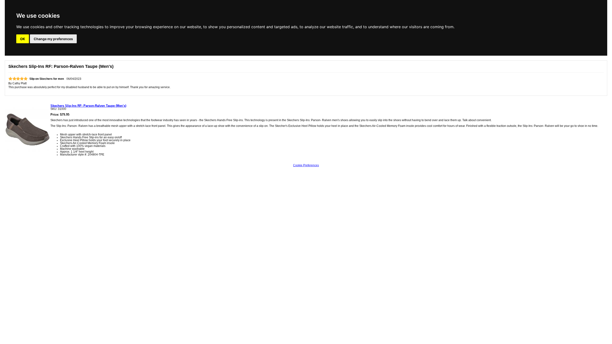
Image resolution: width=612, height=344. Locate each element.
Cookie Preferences (306, 165)
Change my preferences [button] (53, 39)
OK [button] (22, 39)
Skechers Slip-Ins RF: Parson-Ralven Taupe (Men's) (88, 106)
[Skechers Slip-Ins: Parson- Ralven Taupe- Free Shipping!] (27, 150)
